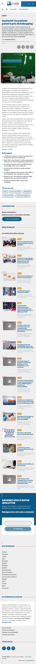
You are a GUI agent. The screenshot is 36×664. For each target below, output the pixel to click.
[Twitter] (9, 648)
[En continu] (7, 9)
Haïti (5, 191)
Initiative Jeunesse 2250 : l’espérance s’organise (16, 181)
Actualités (13, 9)
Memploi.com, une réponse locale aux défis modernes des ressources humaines (18, 177)
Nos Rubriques (23, 9)
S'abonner (19, 529)
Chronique (5, 554)
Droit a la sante (15, 191)
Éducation (5, 565)
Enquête (4, 568)
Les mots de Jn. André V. (9, 577)
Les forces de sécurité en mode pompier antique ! (17, 169)
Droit (3, 559)
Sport (3, 586)
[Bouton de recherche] (33, 4)
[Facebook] (4, 648)
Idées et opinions (7, 572)
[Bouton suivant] (34, 9)
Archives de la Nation (8, 634)
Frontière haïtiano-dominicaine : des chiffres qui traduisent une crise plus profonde (18, 173)
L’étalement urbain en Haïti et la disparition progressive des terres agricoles (18, 157)
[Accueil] (3, 9)
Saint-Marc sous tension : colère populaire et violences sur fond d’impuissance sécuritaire (19, 161)
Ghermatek (30, 660)
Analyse (4, 552)
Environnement (6, 570)
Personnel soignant (23, 196)
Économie (5, 561)
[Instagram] (13, 648)
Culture (4, 556)
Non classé (5, 588)
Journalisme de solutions (9, 574)
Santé (4, 16)
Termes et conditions (8, 630)
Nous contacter (6, 628)
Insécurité (27, 191)
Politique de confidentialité (10, 632)
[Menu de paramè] (29, 4)
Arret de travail (8, 196)
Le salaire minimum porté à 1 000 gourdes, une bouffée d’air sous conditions (18, 165)
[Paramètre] (2, 2)
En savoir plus (6, 622)
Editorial (4, 563)
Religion (4, 579)
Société (4, 583)
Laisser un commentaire (12, 219)
